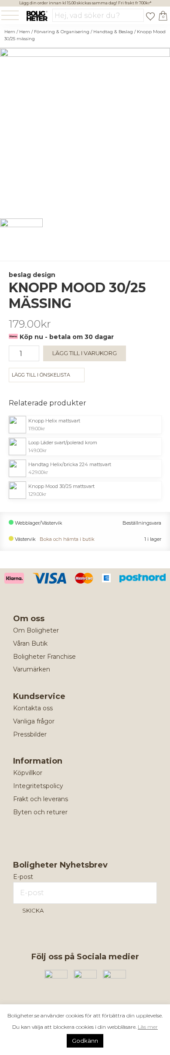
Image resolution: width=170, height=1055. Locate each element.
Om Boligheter (36, 630)
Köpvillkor (27, 773)
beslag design (32, 275)
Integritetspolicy (38, 786)
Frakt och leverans (40, 799)
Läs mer (148, 1027)
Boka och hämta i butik (67, 539)
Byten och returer (40, 812)
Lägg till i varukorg (84, 352)
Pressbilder (30, 734)
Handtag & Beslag (113, 32)
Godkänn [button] (85, 1040)
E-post (23, 877)
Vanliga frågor (33, 721)
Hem (9, 32)
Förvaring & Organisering (61, 32)
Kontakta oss (33, 708)
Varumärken (31, 669)
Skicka (33, 910)
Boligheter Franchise (44, 657)
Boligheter (37, 16)
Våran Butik (30, 643)
